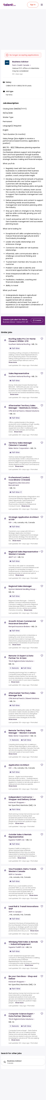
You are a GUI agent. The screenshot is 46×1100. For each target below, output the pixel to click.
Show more (13, 362)
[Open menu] (41, 4)
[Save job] (42, 339)
